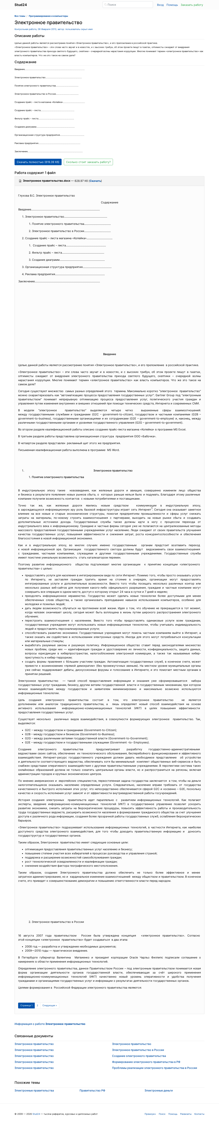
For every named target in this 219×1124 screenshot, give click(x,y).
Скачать (95, 181)
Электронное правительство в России (138, 1050)
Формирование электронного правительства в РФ (146, 1062)
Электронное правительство (34, 1044)
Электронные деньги (159, 1090)
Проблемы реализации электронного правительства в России (154, 1068)
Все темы (20, 16)
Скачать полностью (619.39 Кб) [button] (38, 162)
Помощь (172, 5)
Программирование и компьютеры (48, 16)
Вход (160, 5)
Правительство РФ (92, 1090)
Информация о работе (50, 1024)
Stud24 (36, 1114)
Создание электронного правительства (139, 1056)
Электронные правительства (34, 1090)
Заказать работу (192, 5)
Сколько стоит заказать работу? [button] (88, 162)
